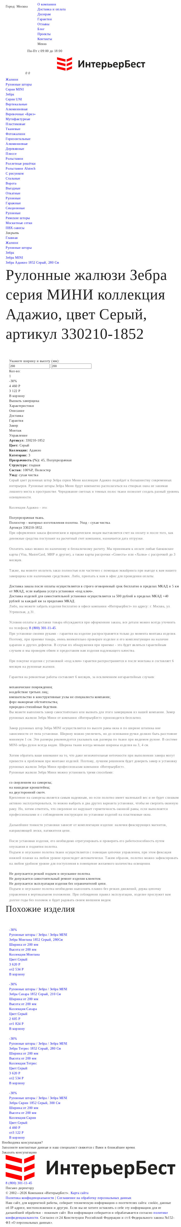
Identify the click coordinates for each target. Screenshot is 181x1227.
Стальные (13, 178)
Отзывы (43, 24)
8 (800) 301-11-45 (42, 628)
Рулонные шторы (19, 84)
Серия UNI (14, 99)
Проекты (44, 34)
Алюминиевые (17, 144)
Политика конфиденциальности (30, 1198)
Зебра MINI (14, 257)
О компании (46, 4)
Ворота (11, 183)
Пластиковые (15, 124)
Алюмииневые (17, 109)
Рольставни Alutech (20, 168)
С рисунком (15, 173)
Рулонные (13, 198)
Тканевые (13, 129)
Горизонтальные (18, 139)
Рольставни (14, 158)
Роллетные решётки (21, 163)
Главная (12, 238)
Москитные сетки (19, 223)
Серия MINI (15, 89)
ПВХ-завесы (15, 228)
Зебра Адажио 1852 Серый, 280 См (32, 262)
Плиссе (11, 153)
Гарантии (44, 19)
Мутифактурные (18, 119)
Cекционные (15, 208)
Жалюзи (12, 79)
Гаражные (13, 203)
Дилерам (44, 14)
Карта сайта (80, 1193)
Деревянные (15, 149)
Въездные (13, 188)
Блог (41, 29)
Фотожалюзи (15, 134)
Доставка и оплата (51, 9)
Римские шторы (18, 218)
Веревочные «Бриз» (21, 114)
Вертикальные (16, 104)
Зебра (10, 94)
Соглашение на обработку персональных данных (94, 1198)
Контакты (44, 39)
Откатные (13, 193)
